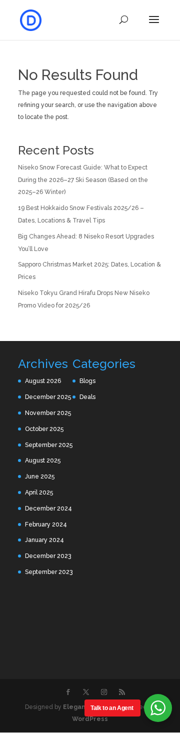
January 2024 (44, 540)
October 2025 (44, 429)
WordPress (90, 719)
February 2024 (46, 524)
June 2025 (39, 476)
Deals (88, 397)
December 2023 (48, 556)
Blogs (88, 381)
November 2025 (48, 413)
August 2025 (42, 460)
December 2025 (48, 397)
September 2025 (48, 445)
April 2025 (39, 492)
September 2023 (48, 572)
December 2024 (48, 508)
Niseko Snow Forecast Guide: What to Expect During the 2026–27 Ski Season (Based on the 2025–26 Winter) (83, 180)
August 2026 (43, 381)
